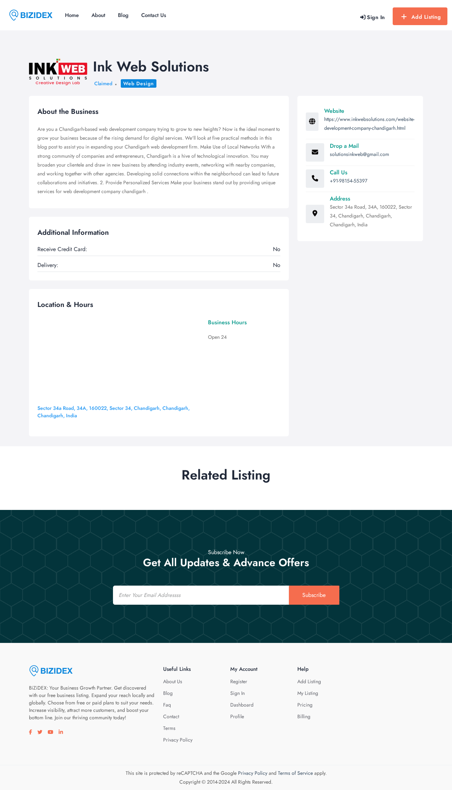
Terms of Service (295, 773)
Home (72, 15)
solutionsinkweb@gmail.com (359, 154)
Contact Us (153, 15)
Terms (169, 728)
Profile (237, 716)
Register (238, 681)
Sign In (237, 693)
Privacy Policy (177, 739)
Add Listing (426, 17)
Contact (171, 716)
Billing (303, 716)
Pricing (305, 704)
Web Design (138, 83)
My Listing (307, 693)
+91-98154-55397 (348, 180)
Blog (123, 15)
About (98, 15)
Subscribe (314, 595)
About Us (172, 681)
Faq (167, 704)
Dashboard (242, 704)
